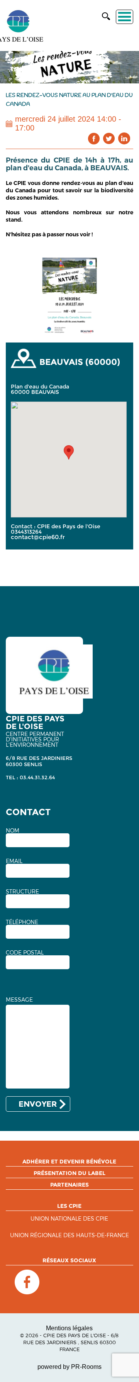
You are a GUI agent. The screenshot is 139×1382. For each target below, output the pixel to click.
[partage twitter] (109, 138)
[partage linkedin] (124, 138)
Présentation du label (69, 1173)
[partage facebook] (94, 138)
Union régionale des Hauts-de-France (69, 1235)
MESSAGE (19, 999)
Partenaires (69, 1184)
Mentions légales (69, 1328)
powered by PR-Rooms (69, 1366)
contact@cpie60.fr (38, 537)
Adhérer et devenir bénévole (69, 1161)
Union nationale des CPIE (69, 1219)
